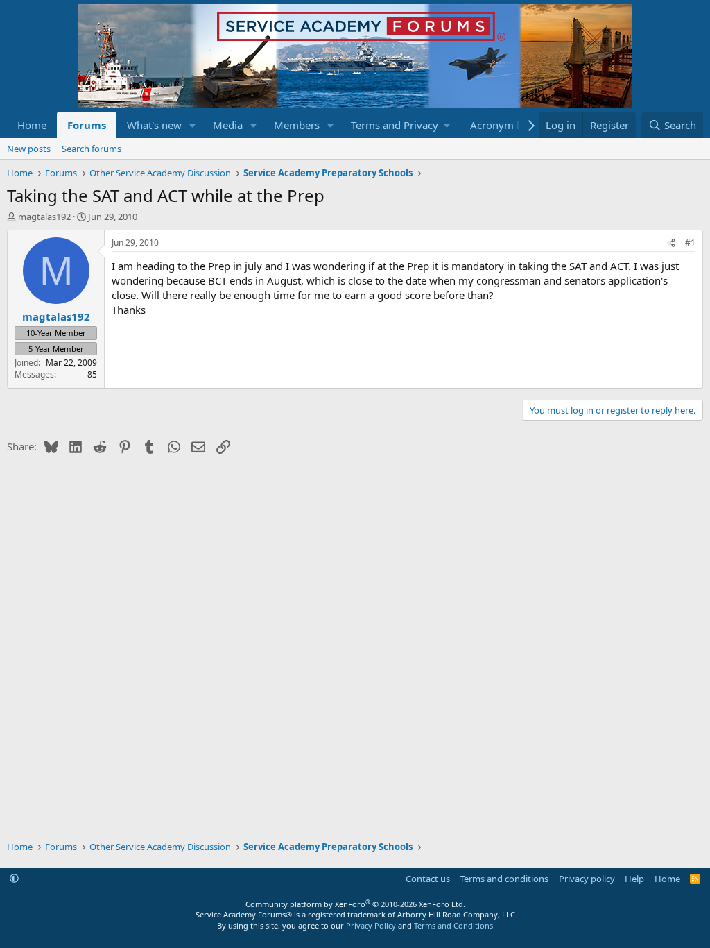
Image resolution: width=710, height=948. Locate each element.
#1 (690, 242)
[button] (192, 125)
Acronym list (500, 125)
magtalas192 (44, 216)
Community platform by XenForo (355, 904)
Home (31, 125)
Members (297, 125)
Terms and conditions (504, 878)
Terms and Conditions (453, 925)
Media (228, 125)
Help (634, 878)
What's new (154, 125)
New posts (29, 148)
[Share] (671, 243)
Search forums (91, 148)
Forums (86, 125)
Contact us (428, 878)
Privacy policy (587, 878)
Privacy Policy (371, 925)
